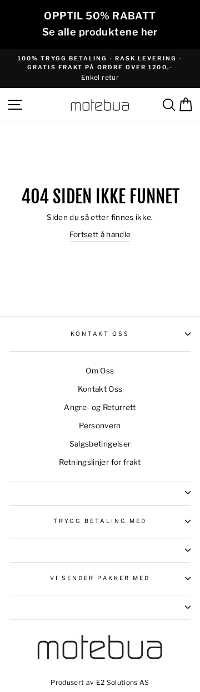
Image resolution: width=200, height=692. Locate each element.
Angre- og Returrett (100, 407)
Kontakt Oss (100, 333)
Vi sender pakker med (100, 578)
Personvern (100, 425)
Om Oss (100, 370)
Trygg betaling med (100, 521)
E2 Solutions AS (122, 682)
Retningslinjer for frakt (100, 462)
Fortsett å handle (100, 234)
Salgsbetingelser (100, 443)
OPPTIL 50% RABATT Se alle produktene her (100, 24)
